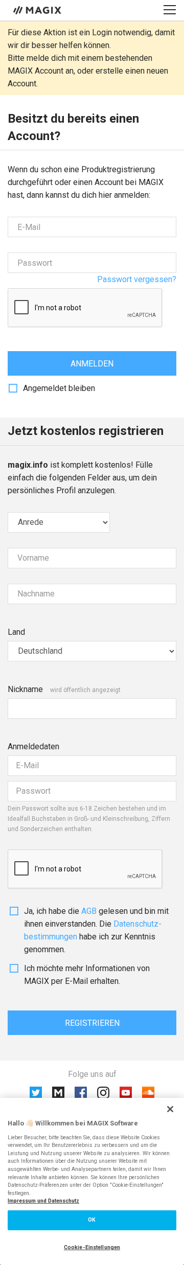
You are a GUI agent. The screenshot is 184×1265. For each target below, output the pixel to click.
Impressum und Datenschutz (43, 1201)
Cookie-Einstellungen (92, 1247)
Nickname (25, 689)
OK (92, 1219)
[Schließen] (170, 1109)
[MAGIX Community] (38, 10)
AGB (89, 911)
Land (16, 632)
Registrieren (92, 1023)
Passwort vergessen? (136, 279)
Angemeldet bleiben (59, 388)
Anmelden (92, 364)
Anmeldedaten (33, 746)
